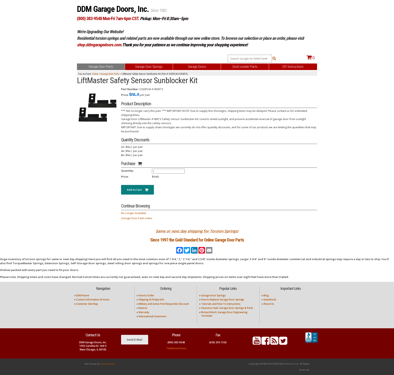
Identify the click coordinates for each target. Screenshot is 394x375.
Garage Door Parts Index (136, 218)
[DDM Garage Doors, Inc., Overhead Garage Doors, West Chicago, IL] (311, 343)
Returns (143, 307)
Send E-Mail (134, 339)
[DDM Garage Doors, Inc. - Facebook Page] (265, 343)
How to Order (146, 295)
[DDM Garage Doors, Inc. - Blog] (274, 343)
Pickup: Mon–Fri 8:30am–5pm (164, 18)
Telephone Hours (176, 348)
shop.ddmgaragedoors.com (99, 44)
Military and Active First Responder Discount (164, 303)
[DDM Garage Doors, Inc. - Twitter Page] (283, 343)
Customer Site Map (87, 303)
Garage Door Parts (110, 74)
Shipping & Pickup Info (151, 299)
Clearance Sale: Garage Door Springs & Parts (227, 307)
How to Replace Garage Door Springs (222, 299)
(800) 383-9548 (176, 342)
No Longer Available (133, 213)
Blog (266, 295)
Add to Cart (136, 189)
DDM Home (82, 295)
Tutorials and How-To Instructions (221, 303)
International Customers (152, 316)
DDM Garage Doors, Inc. (114, 9)
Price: (124, 95)
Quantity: (127, 170)
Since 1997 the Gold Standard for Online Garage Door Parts (197, 239)
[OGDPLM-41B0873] (97, 107)
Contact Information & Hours (93, 299)
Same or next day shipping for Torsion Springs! (197, 231)
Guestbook (269, 299)
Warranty (144, 312)
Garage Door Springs (213, 295)
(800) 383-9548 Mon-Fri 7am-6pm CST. (108, 18)
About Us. (269, 303)
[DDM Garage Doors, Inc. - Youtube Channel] (257, 343)
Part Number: (130, 89)
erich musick (108, 363)
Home (95, 74)
